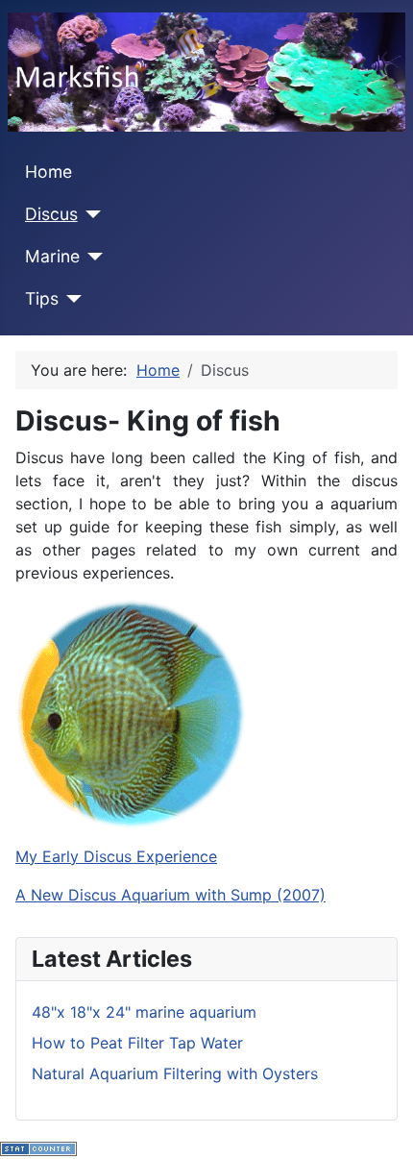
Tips (42, 298)
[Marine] (92, 256)
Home (48, 171)
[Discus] (90, 214)
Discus (51, 214)
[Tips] (71, 299)
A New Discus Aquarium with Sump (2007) (170, 894)
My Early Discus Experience (116, 856)
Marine (52, 256)
